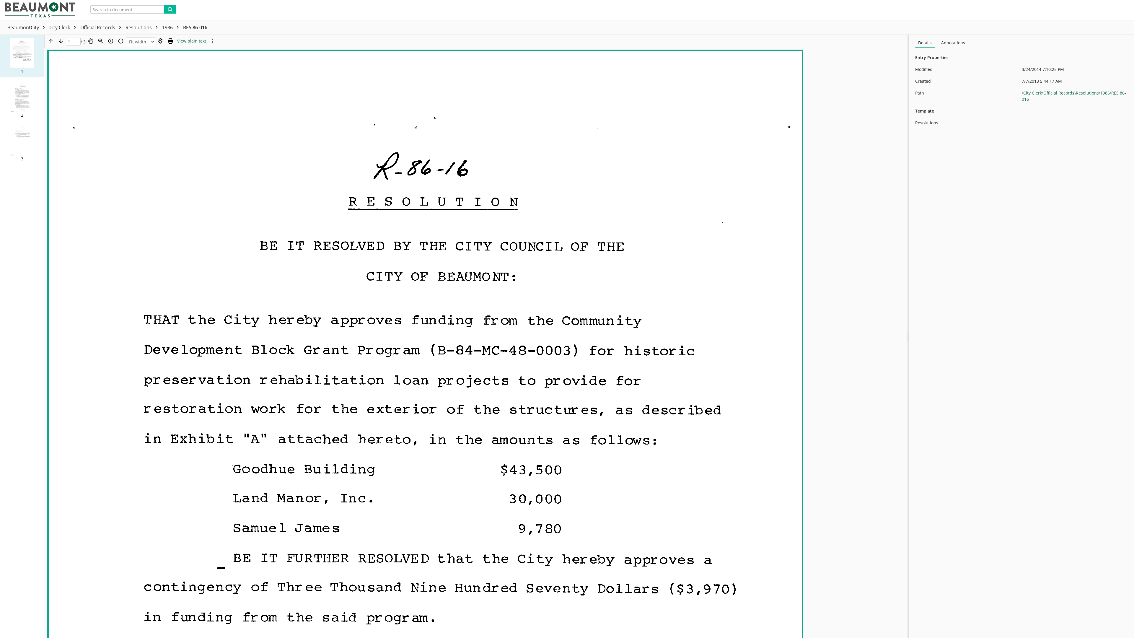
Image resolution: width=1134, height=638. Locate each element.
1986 (168, 27)
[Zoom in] (111, 41)
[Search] (170, 9)
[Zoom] (101, 41)
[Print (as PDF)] (170, 41)
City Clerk (60, 27)
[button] (22, 56)
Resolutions (139, 27)
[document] (1021, 336)
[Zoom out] (121, 41)
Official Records (98, 27)
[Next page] (61, 41)
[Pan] (91, 41)
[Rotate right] (160, 41)
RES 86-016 (195, 27)
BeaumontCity (23, 27)
